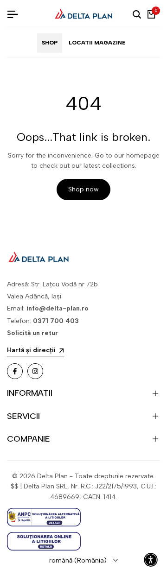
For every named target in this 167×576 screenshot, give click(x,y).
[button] (151, 560)
